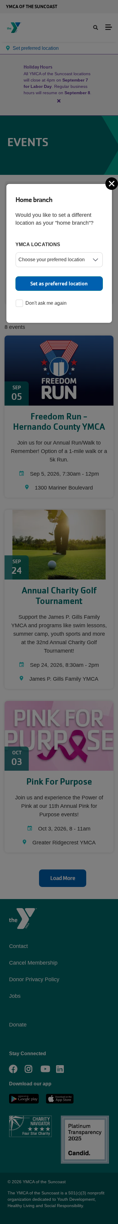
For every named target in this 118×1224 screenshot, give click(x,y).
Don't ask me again (46, 303)
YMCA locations (38, 244)
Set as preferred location (59, 283)
